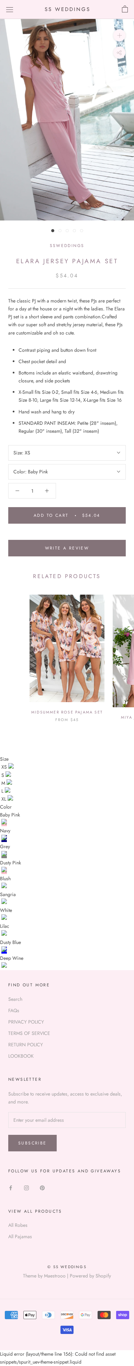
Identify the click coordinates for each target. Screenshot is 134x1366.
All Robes (17, 1225)
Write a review (67, 548)
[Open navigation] (9, 9)
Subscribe (32, 1143)
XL (4, 798)
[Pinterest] (42, 1188)
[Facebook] (10, 1188)
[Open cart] (125, 9)
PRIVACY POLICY (26, 1021)
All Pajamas (20, 1236)
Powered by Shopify (90, 1275)
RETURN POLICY (25, 1044)
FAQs (13, 1010)
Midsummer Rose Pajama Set (67, 712)
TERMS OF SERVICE (29, 1033)
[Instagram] (26, 1188)
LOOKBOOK (21, 1055)
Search (15, 999)
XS (4, 766)
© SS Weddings (67, 1267)
